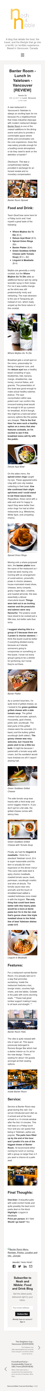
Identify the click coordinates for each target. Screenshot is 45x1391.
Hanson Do (22, 95)
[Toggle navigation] (22, 55)
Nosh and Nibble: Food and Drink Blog (20, 1386)
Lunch (24, 98)
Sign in (22, 1322)
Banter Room (14, 126)
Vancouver (32, 98)
